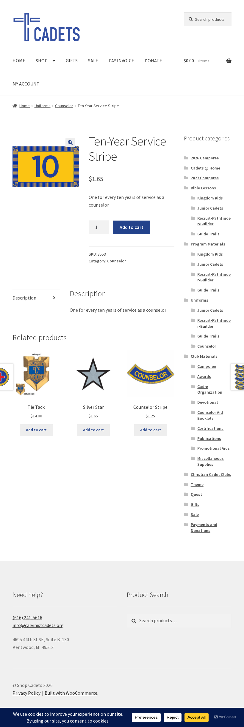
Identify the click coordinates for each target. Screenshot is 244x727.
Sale (195, 514)
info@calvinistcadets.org (38, 625)
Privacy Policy (26, 693)
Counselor (64, 105)
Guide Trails (208, 234)
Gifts (195, 504)
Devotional (207, 402)
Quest (196, 494)
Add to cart (131, 227)
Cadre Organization (209, 389)
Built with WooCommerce (71, 693)
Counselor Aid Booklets (210, 415)
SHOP (42, 61)
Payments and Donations (204, 527)
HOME (18, 61)
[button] (70, 142)
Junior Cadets (210, 208)
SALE (93, 61)
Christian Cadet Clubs (211, 474)
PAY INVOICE (121, 61)
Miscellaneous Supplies (210, 461)
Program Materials (208, 244)
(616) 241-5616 (27, 617)
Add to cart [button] (36, 430)
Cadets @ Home (205, 168)
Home (24, 105)
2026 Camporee (205, 158)
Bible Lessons (203, 188)
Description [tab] (24, 298)
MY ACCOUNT (26, 84)
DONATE (153, 61)
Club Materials (204, 356)
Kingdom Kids (210, 198)
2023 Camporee (205, 177)
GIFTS (72, 61)
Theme (197, 484)
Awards (204, 376)
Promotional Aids (213, 448)
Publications (209, 438)
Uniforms (43, 105)
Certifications (210, 428)
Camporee (206, 366)
